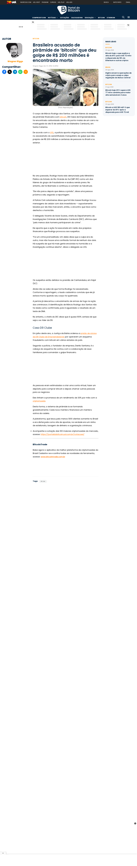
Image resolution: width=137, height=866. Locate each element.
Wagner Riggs (15, 61)
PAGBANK (45, 2)
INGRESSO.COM (25, 2)
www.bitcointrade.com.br (53, 456)
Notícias (52, 18)
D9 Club (43, 481)
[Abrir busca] (123, 17)
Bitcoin (101, 18)
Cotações (64, 18)
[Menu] (128, 17)
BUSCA (106, 2)
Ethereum (111, 18)
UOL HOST (36, 2)
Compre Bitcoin (39, 18)
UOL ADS (69, 2)
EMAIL (128, 2)
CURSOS (53, 2)
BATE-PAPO (117, 2)
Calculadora (77, 18)
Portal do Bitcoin (68, 10)
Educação (89, 18)
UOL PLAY (61, 2)
